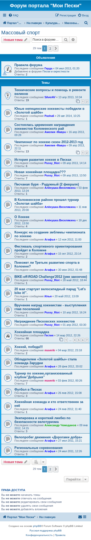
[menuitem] (13, 15)
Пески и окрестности (55, 71)
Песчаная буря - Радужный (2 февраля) (46, 184)
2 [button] (50, 48)
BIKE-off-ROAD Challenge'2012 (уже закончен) (50, 277)
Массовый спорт (20, 32)
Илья (48, 296)
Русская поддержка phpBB (46, 530)
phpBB (37, 526)
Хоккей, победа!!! (28, 347)
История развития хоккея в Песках (42, 159)
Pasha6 (49, 115)
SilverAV (49, 97)
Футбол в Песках (28, 389)
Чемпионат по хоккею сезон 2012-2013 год (48, 142)
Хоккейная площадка (31, 332)
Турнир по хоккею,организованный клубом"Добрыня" (43, 375)
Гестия (48, 335)
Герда (48, 68)
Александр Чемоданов (60, 425)
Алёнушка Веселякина (60, 187)
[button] (55, 48)
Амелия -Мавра (55, 131)
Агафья (49, 239)
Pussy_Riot (52, 163)
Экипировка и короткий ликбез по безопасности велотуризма (42, 420)
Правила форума (28, 65)
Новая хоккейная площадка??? (40, 172)
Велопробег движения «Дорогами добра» (48, 437)
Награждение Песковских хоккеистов (44, 321)
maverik (49, 350)
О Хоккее (21, 217)
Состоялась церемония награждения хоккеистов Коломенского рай (44, 126)
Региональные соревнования (38, 448)
